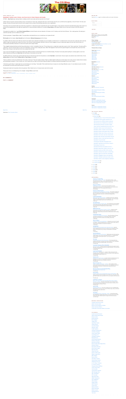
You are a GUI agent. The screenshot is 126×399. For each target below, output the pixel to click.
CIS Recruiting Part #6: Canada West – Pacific (101, 293)
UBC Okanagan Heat (96, 372)
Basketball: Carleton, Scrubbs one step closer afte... (104, 129)
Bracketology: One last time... (99, 145)
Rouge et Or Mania (97, 184)
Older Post (85, 110)
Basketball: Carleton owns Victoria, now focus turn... (104, 133)
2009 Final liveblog (95, 82)
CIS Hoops (95, 292)
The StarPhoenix (96, 202)
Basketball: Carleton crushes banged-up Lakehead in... (104, 158)
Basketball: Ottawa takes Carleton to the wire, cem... (104, 148)
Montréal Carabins (95, 345)
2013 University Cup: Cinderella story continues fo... (104, 122)
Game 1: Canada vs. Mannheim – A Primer (100, 263)
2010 (94, 168)
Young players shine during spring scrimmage (101, 191)
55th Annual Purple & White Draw (99, 269)
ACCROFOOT (95, 226)
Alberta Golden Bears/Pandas (97, 315)
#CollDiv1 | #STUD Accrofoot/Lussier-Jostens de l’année (103, 227)
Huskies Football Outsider (98, 190)
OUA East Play (95, 252)
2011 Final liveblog (95, 70)
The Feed (95, 239)
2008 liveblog (94, 58)
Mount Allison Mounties (96, 346)
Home (45, 110)
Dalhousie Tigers (95, 327)
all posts (98, 50)
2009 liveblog (94, 55)
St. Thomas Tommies (96, 364)
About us (96, 17)
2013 (94, 113)
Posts (93, 22)
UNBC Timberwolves (96, 378)
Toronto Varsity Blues (96, 367)
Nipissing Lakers (95, 349)
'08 (103, 43)
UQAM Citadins (95, 382)
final (102, 69)
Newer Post (5, 110)
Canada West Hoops (97, 214)
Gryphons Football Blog (98, 178)
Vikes (34, 73)
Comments (94, 24)
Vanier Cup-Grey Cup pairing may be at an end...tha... (104, 126)
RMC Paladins (94, 355)
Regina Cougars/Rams (96, 354)
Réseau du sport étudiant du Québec (99, 305)
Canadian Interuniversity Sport (97, 302)
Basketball (22, 73)
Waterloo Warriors (95, 386)
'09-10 (106, 43)
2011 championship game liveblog (98, 89)
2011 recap (94, 95)
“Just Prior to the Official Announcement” (100, 215)
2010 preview (94, 74)
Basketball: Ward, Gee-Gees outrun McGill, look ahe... (104, 136)
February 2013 (97, 160)
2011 (94, 166)
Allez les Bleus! (96, 220)
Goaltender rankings (99, 45)
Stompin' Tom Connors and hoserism (99, 234)
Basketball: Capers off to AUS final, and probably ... (103, 153)
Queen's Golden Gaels (96, 352)
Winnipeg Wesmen (95, 391)
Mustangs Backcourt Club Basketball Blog (101, 268)
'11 (108, 43)
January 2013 (96, 162)
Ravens (30, 73)
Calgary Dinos (94, 321)
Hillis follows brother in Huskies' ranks (100, 203)
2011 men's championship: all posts (98, 100)
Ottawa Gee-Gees (95, 351)
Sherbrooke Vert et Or (96, 361)
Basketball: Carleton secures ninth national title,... (103, 128)
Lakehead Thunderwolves (96, 330)
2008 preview (94, 59)
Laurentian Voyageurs (96, 331)
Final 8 (27, 73)
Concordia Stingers (95, 325)
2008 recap (94, 56)
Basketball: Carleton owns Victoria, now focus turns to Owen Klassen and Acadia (24, 17)
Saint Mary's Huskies (96, 358)
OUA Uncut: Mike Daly (97, 287)
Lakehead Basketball (97, 196)
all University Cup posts (98, 87)
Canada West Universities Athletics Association (101, 308)
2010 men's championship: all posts (98, 102)
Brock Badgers (94, 319)
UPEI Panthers (94, 380)
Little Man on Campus (97, 279)
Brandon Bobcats (95, 318)
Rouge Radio (95, 272)
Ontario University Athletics (97, 306)
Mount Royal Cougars (96, 348)
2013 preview (94, 65)
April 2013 (96, 114)
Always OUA (95, 286)
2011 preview (94, 72)
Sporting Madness (96, 233)
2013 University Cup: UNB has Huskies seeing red (103, 121)
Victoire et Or (95, 256)
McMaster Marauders (96, 340)
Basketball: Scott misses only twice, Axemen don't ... (104, 134)
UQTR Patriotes (95, 383)
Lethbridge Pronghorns (96, 336)
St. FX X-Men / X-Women (96, 363)
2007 (94, 173)
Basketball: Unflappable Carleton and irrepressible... (103, 155)
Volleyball (93, 42)
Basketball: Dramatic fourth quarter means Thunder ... (104, 131)
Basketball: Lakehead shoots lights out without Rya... (104, 151)
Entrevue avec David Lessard (98, 258)
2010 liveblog (94, 54)
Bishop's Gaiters (95, 316)
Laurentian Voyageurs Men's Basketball (101, 245)
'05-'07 (101, 43)
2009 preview (94, 83)
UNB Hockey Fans (96, 208)
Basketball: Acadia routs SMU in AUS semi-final (103, 150)
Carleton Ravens (95, 324)
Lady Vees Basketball (97, 251)
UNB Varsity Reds (95, 376)
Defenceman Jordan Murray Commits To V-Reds (101, 209)
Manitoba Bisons (95, 337)
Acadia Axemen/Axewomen (97, 313)
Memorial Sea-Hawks (96, 342)
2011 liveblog (94, 51)
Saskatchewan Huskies (96, 360)
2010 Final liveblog (95, 73)
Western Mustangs (95, 388)
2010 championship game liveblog (98, 92)
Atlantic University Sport (96, 303)
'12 (109, 43)
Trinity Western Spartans (96, 370)
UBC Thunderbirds (95, 373)
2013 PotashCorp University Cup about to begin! (103, 124)
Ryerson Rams (94, 357)
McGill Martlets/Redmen (96, 339)
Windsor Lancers (95, 389)
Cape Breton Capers (95, 322)
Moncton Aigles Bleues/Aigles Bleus (98, 343)
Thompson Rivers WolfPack (97, 366)
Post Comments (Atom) (12, 112)
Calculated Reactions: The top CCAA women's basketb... (104, 117)
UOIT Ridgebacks (95, 379)
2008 (94, 171)
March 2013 (96, 116)
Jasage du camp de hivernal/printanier (100, 221)
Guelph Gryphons (95, 328)
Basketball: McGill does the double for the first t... (103, 146)
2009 (94, 169)
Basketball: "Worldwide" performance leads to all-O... (104, 156)
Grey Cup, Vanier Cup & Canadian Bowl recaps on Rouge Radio (104, 273)
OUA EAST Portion (96, 246)
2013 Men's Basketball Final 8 (13, 73)
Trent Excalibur (94, 369)
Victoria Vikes (94, 385)
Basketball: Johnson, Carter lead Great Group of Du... (104, 138)
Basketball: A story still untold (99, 139)
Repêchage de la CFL (97, 185)
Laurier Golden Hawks (96, 333)
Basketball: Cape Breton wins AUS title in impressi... (104, 143)
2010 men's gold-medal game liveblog (99, 101)
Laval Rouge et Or (95, 334)
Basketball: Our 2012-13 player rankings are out (103, 119)
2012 (94, 164)
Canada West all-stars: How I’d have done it (101, 240)
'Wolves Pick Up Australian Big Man (99, 197)
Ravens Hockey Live (97, 262)
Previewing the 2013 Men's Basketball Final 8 (102, 141)
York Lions (94, 392)
